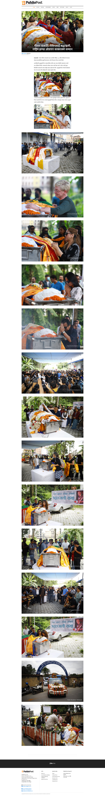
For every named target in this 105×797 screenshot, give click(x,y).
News (53, 773)
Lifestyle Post (55, 779)
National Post (54, 781)
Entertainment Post (56, 776)
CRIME (57, 7)
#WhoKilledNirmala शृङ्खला (66, 774)
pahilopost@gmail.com (27, 786)
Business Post (54, 778)
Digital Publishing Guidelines (44, 777)
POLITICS (37, 7)
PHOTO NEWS (62, 7)
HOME (34, 7)
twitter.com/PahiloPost (26, 790)
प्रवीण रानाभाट (24, 53)
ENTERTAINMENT (48, 7)
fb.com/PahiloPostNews (27, 788)
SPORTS (53, 7)
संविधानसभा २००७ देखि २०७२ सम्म (67, 777)
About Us (43, 773)
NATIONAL (42, 7)
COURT (71, 7)
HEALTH (67, 7)
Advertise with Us (44, 779)
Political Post (54, 775)
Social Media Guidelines (45, 775)
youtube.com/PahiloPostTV (27, 791)
